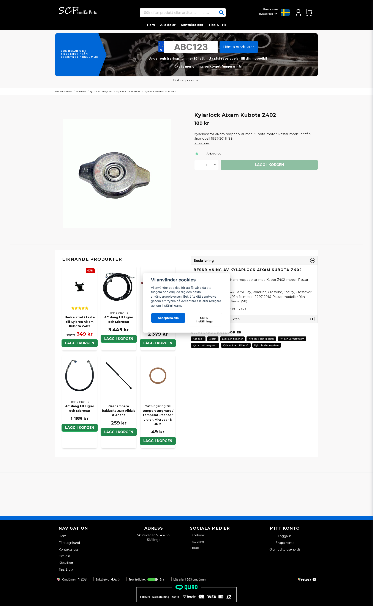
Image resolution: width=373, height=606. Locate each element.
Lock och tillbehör (232, 338)
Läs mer (203, 143)
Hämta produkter (238, 47)
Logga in (285, 536)
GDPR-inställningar (205, 319)
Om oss (64, 556)
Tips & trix (66, 569)
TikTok (194, 547)
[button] (221, 12)
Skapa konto (285, 543)
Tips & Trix (217, 25)
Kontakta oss (192, 25)
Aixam (213, 338)
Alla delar (168, 25)
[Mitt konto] (298, 12)
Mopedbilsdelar (63, 91)
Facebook (197, 535)
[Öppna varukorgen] (309, 12)
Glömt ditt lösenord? (284, 549)
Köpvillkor (66, 563)
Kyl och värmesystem (101, 91)
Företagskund (69, 543)
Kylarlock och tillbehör (128, 91)
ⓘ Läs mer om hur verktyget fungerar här (208, 66)
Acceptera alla (168, 318)
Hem (151, 25)
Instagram (197, 541)
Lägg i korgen (79, 343)
